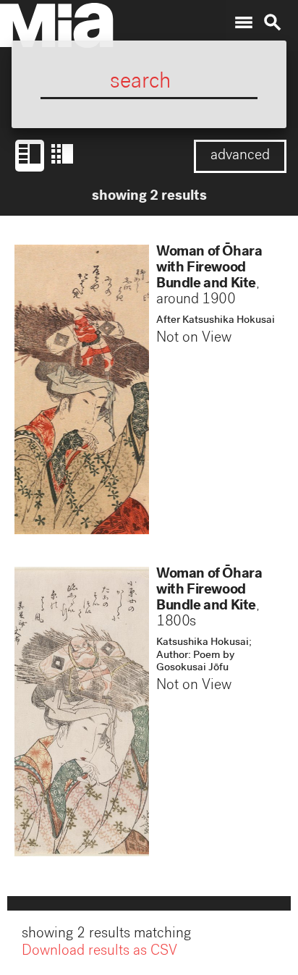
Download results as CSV (99, 952)
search (273, 22)
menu (244, 22)
